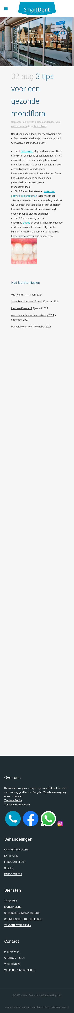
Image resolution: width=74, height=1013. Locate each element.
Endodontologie (15, 862)
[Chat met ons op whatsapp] (48, 825)
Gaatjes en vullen (16, 849)
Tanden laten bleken (17, 925)
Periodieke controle (22, 326)
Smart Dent (40, 126)
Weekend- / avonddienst (19, 970)
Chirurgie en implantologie (22, 913)
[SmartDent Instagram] (60, 825)
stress (26, 222)
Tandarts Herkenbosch (17, 804)
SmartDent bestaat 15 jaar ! (26, 301)
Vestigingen (12, 964)
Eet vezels (27, 151)
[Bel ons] (13, 825)
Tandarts (10, 900)
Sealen (8, 868)
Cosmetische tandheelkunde (23, 919)
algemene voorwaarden (17, 1007)
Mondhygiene (12, 906)
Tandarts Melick (13, 800)
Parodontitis (13, 874)
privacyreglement (60, 1007)
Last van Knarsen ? (21, 308)
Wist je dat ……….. (20, 294)
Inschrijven (12, 951)
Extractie (11, 855)
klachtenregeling (40, 1007)
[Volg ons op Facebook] (30, 825)
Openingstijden (14, 957)
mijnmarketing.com (51, 995)
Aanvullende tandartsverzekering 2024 (32, 315)
